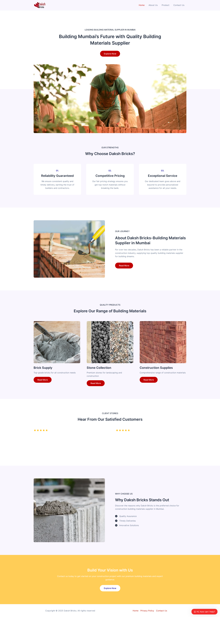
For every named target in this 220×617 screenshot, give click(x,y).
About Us (153, 5)
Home (142, 5)
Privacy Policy (147, 610)
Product (165, 5)
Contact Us (178, 5)
